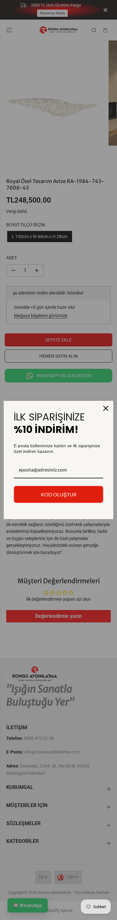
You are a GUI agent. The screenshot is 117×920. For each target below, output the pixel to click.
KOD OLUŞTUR (58, 494)
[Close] (105, 408)
